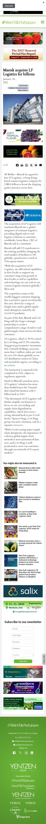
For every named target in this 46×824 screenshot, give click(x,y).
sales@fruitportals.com (24, 745)
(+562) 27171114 (24, 737)
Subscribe (44, 659)
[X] (31, 165)
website (11, 365)
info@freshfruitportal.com (24, 741)
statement (18, 425)
